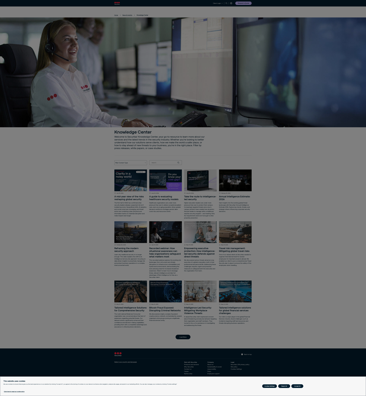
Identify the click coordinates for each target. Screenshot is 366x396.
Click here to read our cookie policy (14, 391)
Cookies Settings (269, 386)
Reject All (284, 386)
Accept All (297, 386)
